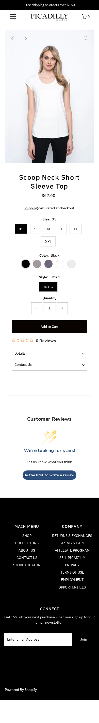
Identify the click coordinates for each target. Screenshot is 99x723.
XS (21, 229)
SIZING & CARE (72, 543)
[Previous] (13, 38)
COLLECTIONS (27, 543)
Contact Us (23, 364)
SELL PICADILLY (72, 557)
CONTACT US (26, 557)
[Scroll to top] (89, 713)
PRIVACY (72, 565)
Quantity (49, 298)
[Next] (25, 38)
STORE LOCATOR (26, 565)
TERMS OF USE (72, 572)
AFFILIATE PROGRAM (72, 550)
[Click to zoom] (85, 38)
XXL (48, 241)
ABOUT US (27, 550)
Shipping (31, 208)
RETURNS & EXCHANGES (72, 535)
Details (20, 353)
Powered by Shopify (21, 689)
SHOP (26, 535)
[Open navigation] (13, 16)
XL (76, 229)
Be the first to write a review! (49, 475)
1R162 (48, 287)
